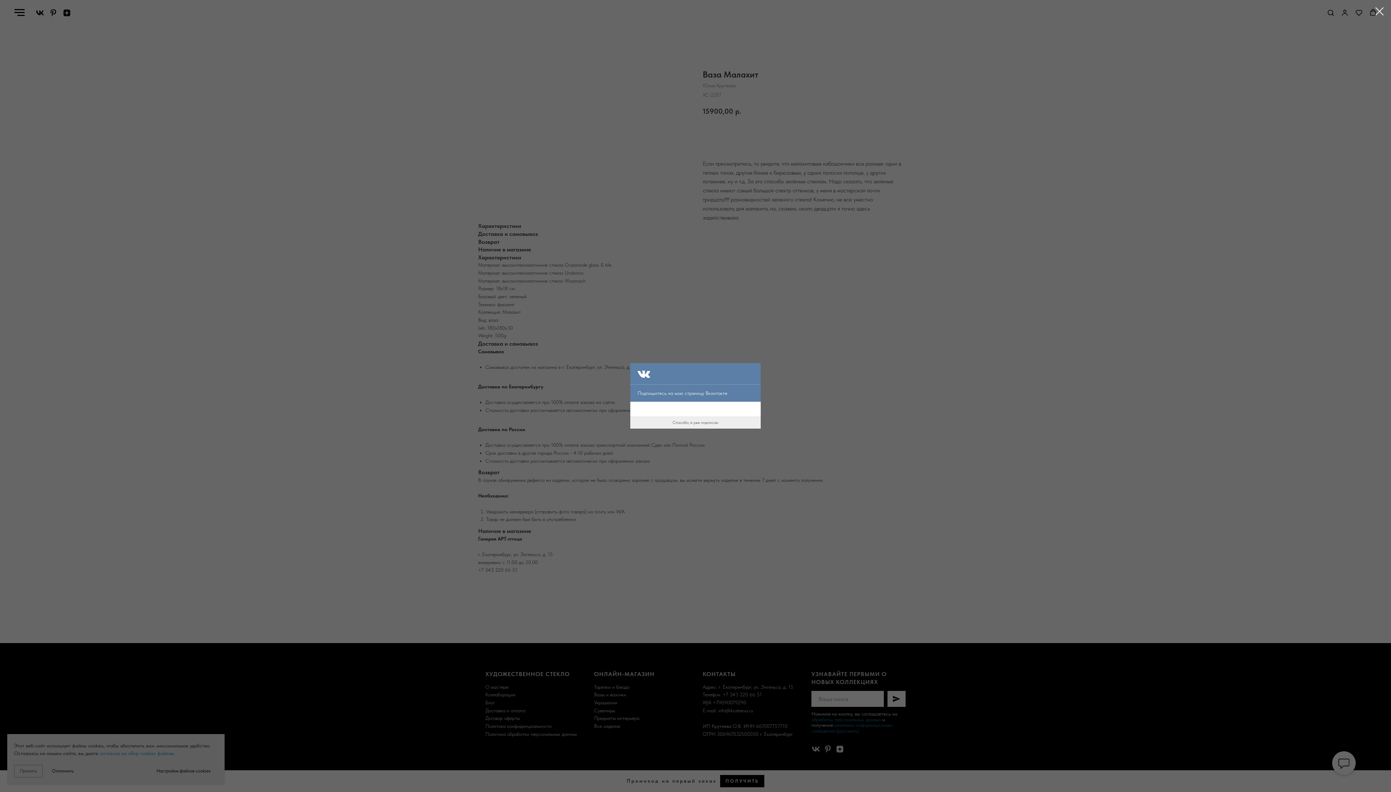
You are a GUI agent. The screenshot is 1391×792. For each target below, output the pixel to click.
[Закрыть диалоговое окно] (1379, 11)
